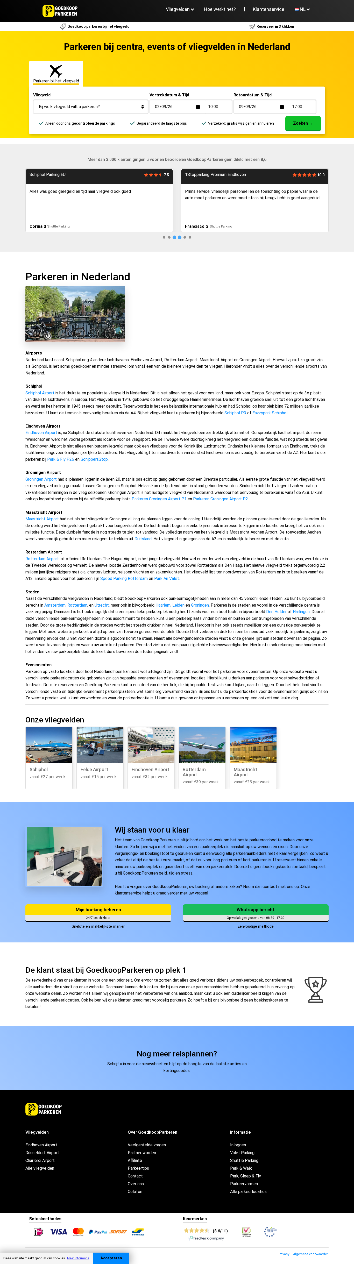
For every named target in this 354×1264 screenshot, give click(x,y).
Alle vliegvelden (39, 1168)
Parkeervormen (244, 1183)
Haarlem (163, 605)
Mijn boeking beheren (98, 909)
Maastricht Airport (42, 518)
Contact (135, 1176)
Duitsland (143, 538)
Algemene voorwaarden (311, 1254)
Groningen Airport (41, 479)
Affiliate (135, 1160)
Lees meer (194, 213)
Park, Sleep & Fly (245, 1176)
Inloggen (238, 1144)
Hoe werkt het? (220, 9)
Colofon (135, 1191)
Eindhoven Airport (41, 432)
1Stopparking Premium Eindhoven (60, 174)
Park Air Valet (166, 578)
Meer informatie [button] (78, 1258)
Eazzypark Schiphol (269, 412)
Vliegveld (42, 95)
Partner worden (142, 1152)
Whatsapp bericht (256, 909)
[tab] (164, 237)
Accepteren (111, 1258)
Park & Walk (241, 1168)
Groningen (200, 605)
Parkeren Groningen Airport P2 (220, 498)
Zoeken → (303, 123)
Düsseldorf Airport (42, 1152)
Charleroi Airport (40, 1160)
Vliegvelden (178, 9)
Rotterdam (77, 605)
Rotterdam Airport (42, 558)
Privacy (284, 1254)
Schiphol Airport (39, 392)
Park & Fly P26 (60, 459)
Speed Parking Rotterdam (124, 578)
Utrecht (102, 605)
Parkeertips (138, 1168)
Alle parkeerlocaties (248, 1191)
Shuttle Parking (244, 1160)
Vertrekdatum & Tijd (169, 95)
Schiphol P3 (235, 412)
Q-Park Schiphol (199, 174)
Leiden (178, 605)
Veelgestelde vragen (147, 1144)
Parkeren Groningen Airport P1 (159, 498)
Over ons (136, 1183)
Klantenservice (268, 9)
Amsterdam (55, 605)
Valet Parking (242, 1152)
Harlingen (301, 611)
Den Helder (276, 611)
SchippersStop (94, 459)
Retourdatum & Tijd (252, 95)
